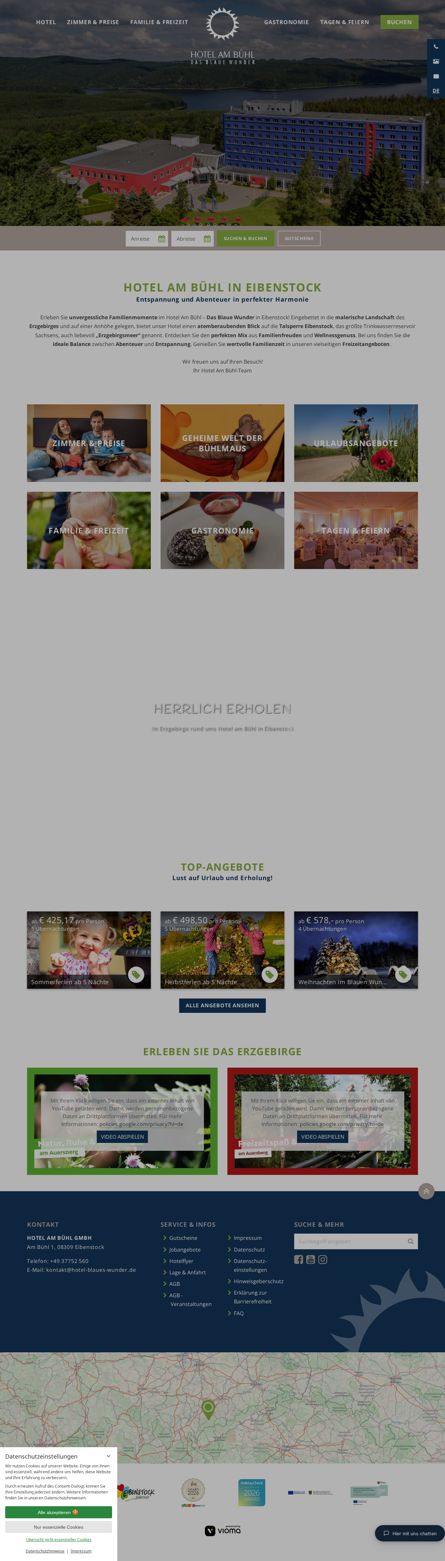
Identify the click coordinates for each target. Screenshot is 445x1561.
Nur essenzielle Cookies (58, 1527)
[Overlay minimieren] (108, 1456)
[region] (58, 1482)
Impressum (81, 1551)
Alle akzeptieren (54, 1512)
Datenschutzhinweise (45, 1551)
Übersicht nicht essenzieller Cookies (59, 1539)
